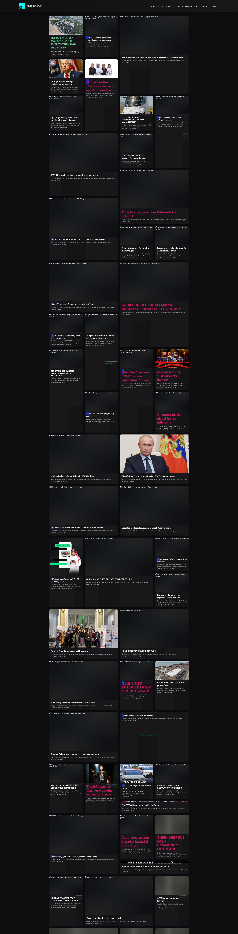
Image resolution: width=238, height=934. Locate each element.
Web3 (197, 6)
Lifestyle (206, 6)
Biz (173, 6)
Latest (180, 6)
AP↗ (215, 6)
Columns (166, 6)
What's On (154, 6)
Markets (189, 6)
